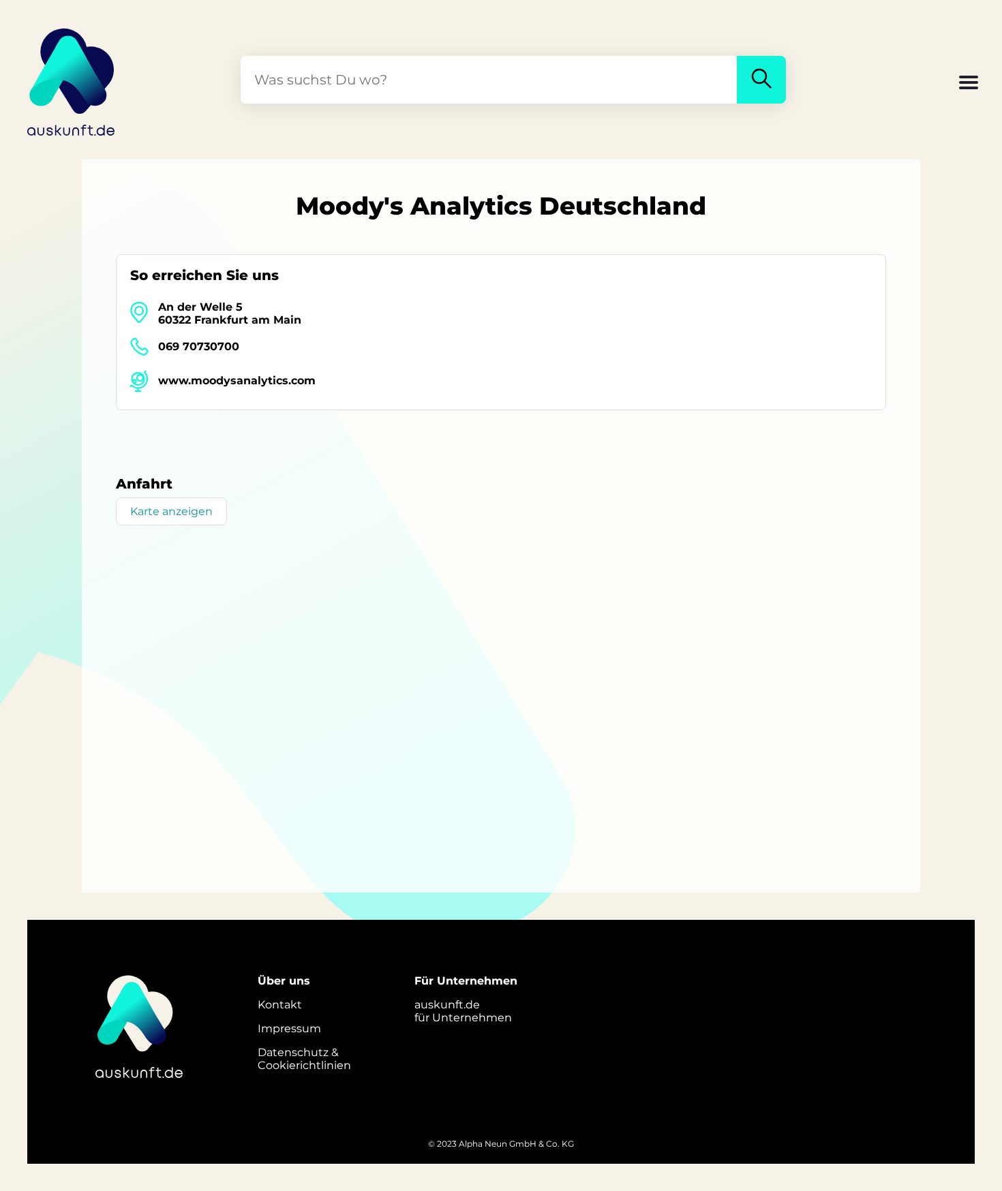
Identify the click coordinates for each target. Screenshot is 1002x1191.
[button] (969, 84)
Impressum (289, 1028)
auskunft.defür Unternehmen (463, 1011)
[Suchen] (761, 80)
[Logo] (71, 79)
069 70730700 (198, 346)
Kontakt (280, 1004)
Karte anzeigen (171, 511)
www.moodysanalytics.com (237, 380)
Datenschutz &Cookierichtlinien (304, 1059)
